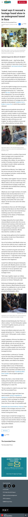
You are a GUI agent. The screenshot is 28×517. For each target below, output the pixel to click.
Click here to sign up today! (14, 474)
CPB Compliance (6, 498)
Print (25, 24)
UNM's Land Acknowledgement (10, 495)
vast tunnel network (17, 66)
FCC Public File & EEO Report (9, 492)
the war (8, 92)
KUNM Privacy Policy (7, 501)
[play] (2, 515)
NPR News (5, 430)
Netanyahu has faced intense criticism (12, 406)
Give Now (22, 2)
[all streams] (26, 515)
